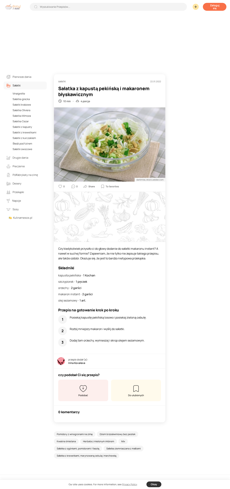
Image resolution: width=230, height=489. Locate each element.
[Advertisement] (115, 40)
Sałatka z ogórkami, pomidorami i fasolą (78, 448)
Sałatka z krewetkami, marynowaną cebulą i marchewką (86, 455)
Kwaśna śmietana (66, 441)
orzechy (63, 288)
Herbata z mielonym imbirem (98, 441)
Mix (123, 441)
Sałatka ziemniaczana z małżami (123, 448)
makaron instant (69, 294)
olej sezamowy (68, 300)
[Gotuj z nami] (14, 7)
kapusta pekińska (69, 275)
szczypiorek (66, 282)
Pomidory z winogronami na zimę (75, 434)
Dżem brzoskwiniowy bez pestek (117, 434)
